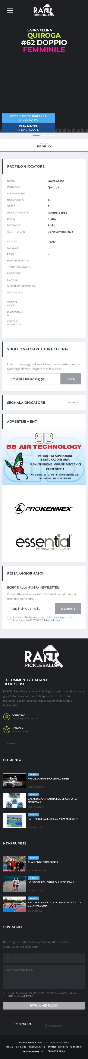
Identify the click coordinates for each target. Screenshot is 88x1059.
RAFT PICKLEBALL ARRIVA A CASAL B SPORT (54, 819)
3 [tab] (51, 135)
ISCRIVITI (68, 608)
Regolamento (37, 1047)
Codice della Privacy (20, 995)
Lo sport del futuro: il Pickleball (51, 882)
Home (9, 1047)
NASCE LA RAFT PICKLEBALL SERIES (49, 779)
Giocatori (76, 1047)
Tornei (52, 1047)
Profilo (44, 145)
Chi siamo (20, 1047)
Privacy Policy (52, 620)
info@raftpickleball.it (26, 719)
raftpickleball (21, 732)
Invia (71, 379)
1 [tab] (36, 135)
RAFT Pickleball (27, 1042)
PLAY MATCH (28, 127)
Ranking (63, 1047)
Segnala (73, 402)
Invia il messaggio (44, 1006)
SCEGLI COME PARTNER (28, 117)
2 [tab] (44, 135)
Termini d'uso (31, 1052)
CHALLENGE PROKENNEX (43, 862)
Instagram (12, 743)
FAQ (43, 1052)
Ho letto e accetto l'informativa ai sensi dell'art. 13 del (42, 994)
